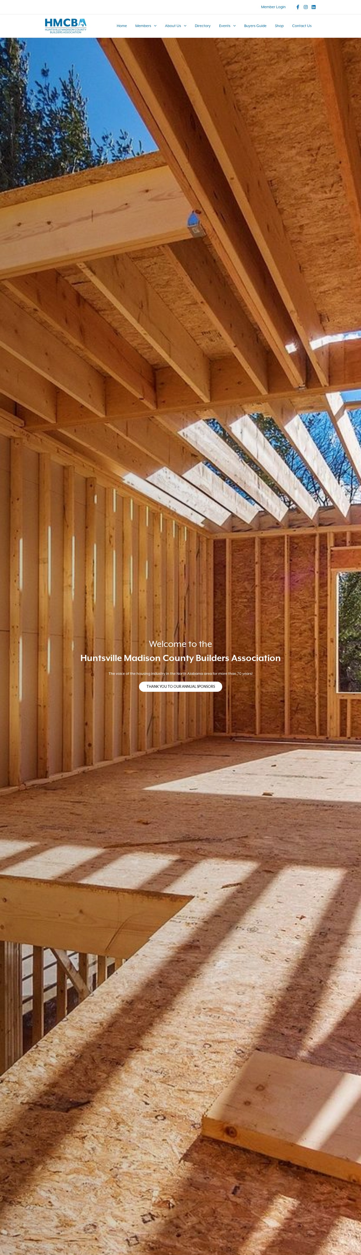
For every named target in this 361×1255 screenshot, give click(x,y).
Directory (203, 26)
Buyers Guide (255, 26)
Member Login (273, 7)
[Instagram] (305, 7)
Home (122, 26)
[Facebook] (298, 7)
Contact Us (302, 26)
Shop (279, 26)
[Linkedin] (313, 7)
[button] (154, 26)
